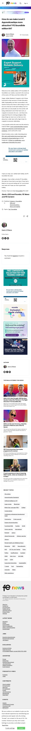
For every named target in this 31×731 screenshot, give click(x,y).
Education (5, 621)
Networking (5, 707)
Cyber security (17, 519)
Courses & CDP (7, 706)
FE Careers (9, 197)
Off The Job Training (14, 549)
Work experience (9, 573)
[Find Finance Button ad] (15, 329)
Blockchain (17, 504)
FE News (25, 194)
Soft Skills (20, 556)
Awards (4, 703)
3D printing (7, 494)
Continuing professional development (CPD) (15, 515)
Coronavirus (8, 519)
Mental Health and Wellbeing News (14, 543)
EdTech (4, 623)
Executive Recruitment (8, 638)
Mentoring (7, 546)
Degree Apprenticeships (11, 522)
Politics (6, 553)
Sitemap (5, 613)
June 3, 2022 (9, 36)
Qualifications (14, 553)
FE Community (6, 607)
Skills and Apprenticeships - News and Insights (15, 204)
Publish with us (6, 609)
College (23, 507)
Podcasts (5, 674)
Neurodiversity (21, 546)
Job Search (5, 640)
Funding (17, 526)
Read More (5, 725)
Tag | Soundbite (12, 209)
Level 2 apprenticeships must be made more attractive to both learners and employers (15, 129)
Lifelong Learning (21, 536)
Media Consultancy (7, 665)
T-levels (7, 566)
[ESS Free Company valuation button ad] (15, 277)
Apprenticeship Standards (12, 497)
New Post (5, 687)
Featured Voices (7, 649)
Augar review (8, 504)
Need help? (5, 695)
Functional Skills (9, 526)
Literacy (7, 539)
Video (4, 676)
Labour (13, 532)
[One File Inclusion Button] (15, 312)
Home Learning (9, 529)
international (18, 529)
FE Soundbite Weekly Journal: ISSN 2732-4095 (14, 651)
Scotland (22, 553)
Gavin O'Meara (10, 34)
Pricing (4, 659)
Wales (14, 569)
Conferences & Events (8, 704)
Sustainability (22, 563)
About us (5, 604)
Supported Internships (11, 563)
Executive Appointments (9, 637)
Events (4, 690)
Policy (24, 549)
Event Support (6, 667)
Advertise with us (7, 610)
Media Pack (5, 660)
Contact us (5, 606)
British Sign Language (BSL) (12, 507)
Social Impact (6, 629)
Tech (12, 566)
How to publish (6, 684)
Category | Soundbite (16, 201)
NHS (6, 549)
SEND (6, 556)
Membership (6, 693)
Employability (6, 624)
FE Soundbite (19, 191)
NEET (13, 546)
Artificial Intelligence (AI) (11, 501)
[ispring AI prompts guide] (15, 346)
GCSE (23, 526)
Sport (6, 559)
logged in (15, 256)
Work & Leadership (7, 626)
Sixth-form (13, 556)
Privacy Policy (6, 612)
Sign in (26, 3)
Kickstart (7, 532)
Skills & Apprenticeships (9, 627)
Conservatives (8, 511)
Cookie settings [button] (10, 728)
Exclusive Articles (7, 648)
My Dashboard (6, 689)
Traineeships (19, 566)
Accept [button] (21, 728)
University (7, 569)
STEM (11, 559)
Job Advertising (7, 664)
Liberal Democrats (9, 536)
